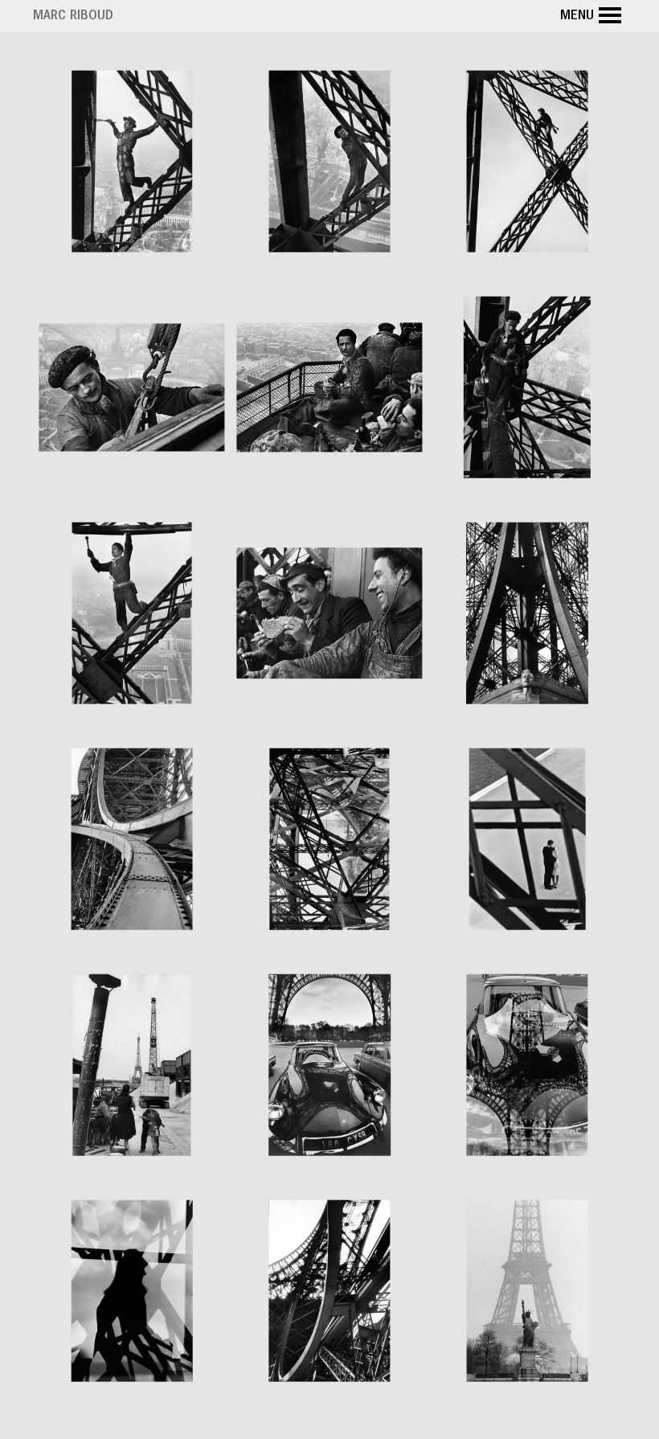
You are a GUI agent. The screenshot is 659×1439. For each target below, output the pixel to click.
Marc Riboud (73, 17)
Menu (577, 17)
